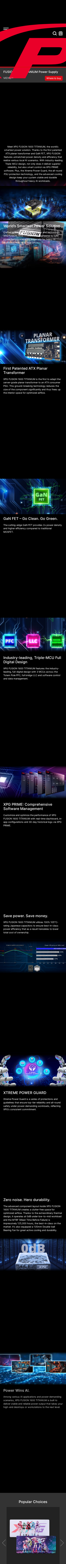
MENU (7, 78)
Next (60, 1542)
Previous (5, 1542)
